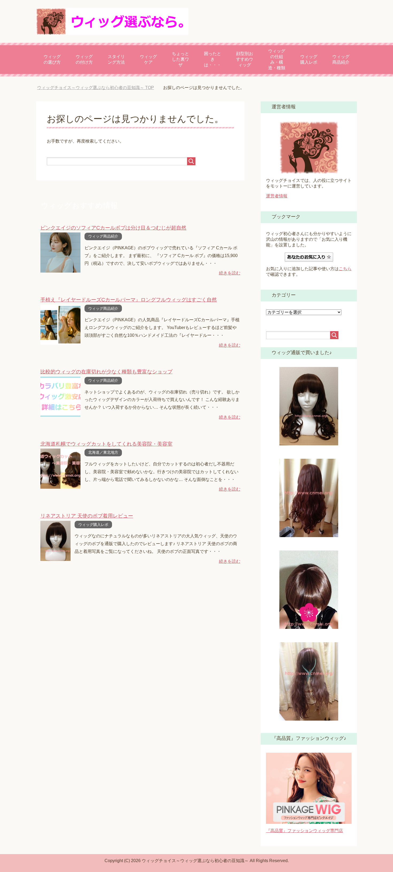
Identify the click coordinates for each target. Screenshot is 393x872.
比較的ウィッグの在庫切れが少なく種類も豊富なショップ (106, 371)
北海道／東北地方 (103, 452)
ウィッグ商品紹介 (340, 59)
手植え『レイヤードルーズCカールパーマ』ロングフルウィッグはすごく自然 (128, 300)
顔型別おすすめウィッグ (244, 59)
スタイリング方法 (116, 59)
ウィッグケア (148, 59)
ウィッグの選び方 (52, 59)
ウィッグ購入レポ (308, 59)
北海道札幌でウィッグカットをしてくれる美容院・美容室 (106, 444)
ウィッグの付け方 (84, 59)
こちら (345, 268)
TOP (95, 87)
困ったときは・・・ (212, 59)
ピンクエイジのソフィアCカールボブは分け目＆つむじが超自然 (113, 228)
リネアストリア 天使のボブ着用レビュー (86, 516)
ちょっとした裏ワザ (180, 59)
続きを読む (229, 273)
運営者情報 (276, 196)
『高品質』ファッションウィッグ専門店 (304, 830)
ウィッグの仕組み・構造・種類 (276, 59)
